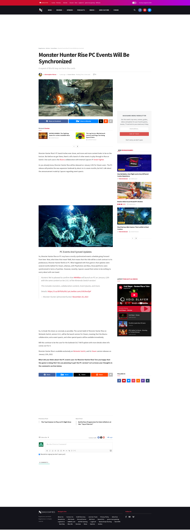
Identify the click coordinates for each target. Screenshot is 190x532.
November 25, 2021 (80, 296)
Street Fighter (99, 159)
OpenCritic (101, 519)
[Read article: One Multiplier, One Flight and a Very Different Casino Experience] (134, 163)
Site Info (65, 2)
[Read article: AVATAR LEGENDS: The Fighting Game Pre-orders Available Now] (43, 135)
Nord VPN (117, 522)
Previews (58, 2)
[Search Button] (134, 10)
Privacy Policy (104, 517)
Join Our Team (92, 517)
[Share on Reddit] (106, 121)
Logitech (93, 522)
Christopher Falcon (50, 74)
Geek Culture (104, 10)
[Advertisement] (95, 31)
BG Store (92, 519)
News (50, 10)
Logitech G (81, 2)
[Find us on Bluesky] (149, 10)
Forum (116, 10)
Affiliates (98, 2)
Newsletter (44, 2)
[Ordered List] (58, 451)
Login (111, 437)
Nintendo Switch (79, 351)
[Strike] (55, 451)
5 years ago (62, 74)
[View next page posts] (77, 146)
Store (76, 2)
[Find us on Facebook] (140, 10)
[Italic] (49, 451)
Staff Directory (80, 517)
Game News (71, 74)
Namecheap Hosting (105, 522)
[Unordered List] (61, 451)
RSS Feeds (71, 519)
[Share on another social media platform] (110, 121)
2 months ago (54, 138)
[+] (75, 450)
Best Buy (62, 524)
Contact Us (69, 517)
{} (72, 450)
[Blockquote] (63, 451)
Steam (94, 351)
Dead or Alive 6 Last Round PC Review (130, 202)
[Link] (69, 451)
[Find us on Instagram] (133, 380)
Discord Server (81, 519)
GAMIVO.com (71, 522)
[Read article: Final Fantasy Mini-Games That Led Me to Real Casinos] (134, 216)
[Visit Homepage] (41, 10)
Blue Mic (70, 524)
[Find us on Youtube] (145, 10)
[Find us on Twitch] (143, 380)
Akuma (62, 159)
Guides (53, 2)
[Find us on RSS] (138, 380)
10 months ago (92, 139)
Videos (91, 10)
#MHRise (77, 277)
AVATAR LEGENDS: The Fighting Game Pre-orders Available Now (59, 134)
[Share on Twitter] (101, 121)
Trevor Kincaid (123, 179)
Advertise (115, 517)
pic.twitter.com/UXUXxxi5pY (79, 291)
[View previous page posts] (74, 146)
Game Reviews (123, 197)
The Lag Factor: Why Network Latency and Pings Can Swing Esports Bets (95, 135)
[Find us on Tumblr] (148, 380)
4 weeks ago (132, 204)
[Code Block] (66, 451)
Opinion (70, 10)
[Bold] (47, 451)
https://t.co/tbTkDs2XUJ (57, 291)
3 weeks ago (133, 179)
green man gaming (90, 2)
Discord (72, 2)
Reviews (59, 10)
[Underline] (52, 451)
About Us (60, 517)
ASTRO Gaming (82, 522)
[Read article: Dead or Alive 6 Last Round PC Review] (134, 190)
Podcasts (81, 10)
